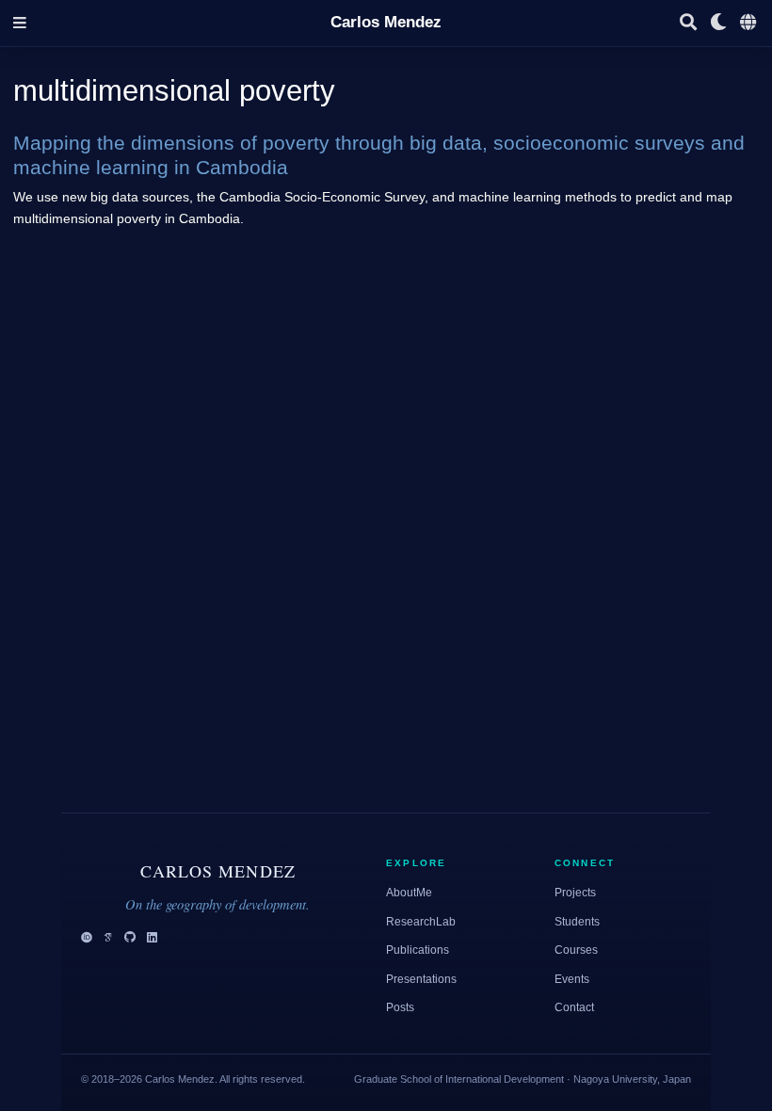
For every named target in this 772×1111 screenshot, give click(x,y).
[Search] (688, 23)
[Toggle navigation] (19, 23)
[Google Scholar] (108, 938)
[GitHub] (130, 938)
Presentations (421, 979)
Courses (576, 950)
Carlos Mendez (386, 22)
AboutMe (409, 892)
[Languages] (749, 23)
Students (577, 921)
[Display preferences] (718, 23)
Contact (574, 1007)
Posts (400, 1007)
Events (572, 979)
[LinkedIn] (152, 938)
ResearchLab (421, 921)
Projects (575, 892)
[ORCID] (86, 938)
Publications (417, 950)
